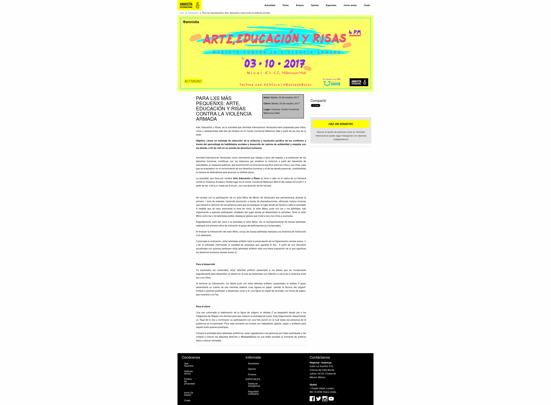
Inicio (182, 12)
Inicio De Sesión (188, 394)
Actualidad (270, 5)
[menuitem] (270, 5)
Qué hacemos (188, 364)
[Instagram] (325, 398)
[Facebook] (312, 398)
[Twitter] (319, 398)
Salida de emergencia (254, 384)
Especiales (331, 5)
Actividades (193, 12)
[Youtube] (331, 398)
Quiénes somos (188, 372)
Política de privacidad (189, 381)
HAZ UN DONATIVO (341, 124)
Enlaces (300, 5)
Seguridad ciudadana (253, 392)
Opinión (315, 5)
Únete (367, 5)
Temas (285, 5)
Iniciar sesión (350, 5)
